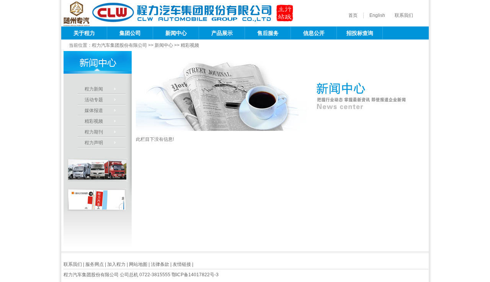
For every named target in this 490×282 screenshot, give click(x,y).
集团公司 (130, 33)
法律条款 (160, 264)
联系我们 (404, 15)
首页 (353, 15)
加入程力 (116, 264)
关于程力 (84, 33)
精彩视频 (190, 45)
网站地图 (138, 264)
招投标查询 (359, 33)
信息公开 (314, 33)
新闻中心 (176, 33)
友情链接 (182, 264)
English (377, 15)
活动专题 (94, 99)
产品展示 (222, 33)
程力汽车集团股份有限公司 (119, 45)
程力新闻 (94, 89)
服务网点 (94, 264)
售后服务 (268, 33)
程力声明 (94, 142)
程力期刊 (94, 132)
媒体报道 (94, 110)
